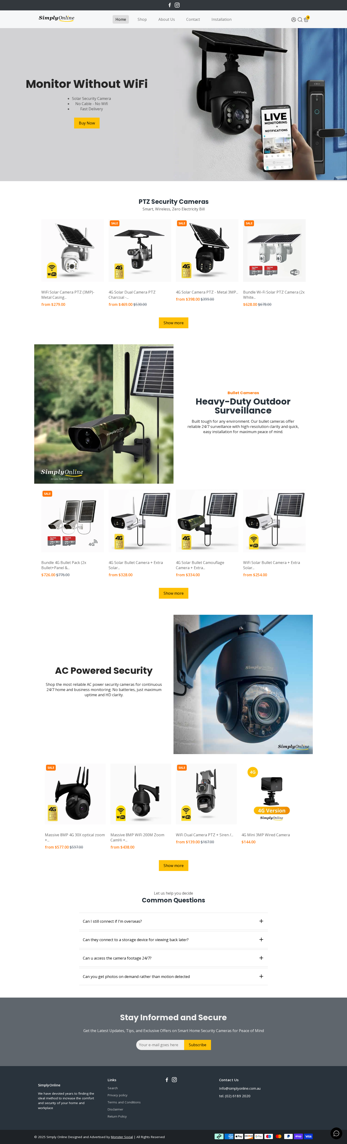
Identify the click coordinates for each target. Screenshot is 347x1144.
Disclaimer (115, 1109)
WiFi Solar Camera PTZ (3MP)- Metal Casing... (67, 295)
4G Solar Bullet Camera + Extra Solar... (136, 565)
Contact (193, 19)
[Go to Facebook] (169, 5)
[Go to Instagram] (177, 5)
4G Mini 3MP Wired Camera (265, 834)
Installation (222, 19)
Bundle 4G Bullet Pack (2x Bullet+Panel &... (63, 565)
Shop (142, 19)
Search (113, 1088)
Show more (174, 322)
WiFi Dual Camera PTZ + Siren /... (204, 834)
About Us (166, 19)
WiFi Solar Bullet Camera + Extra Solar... (271, 565)
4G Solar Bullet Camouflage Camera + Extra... (200, 565)
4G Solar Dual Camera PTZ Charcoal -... (132, 295)
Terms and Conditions (124, 1102)
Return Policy (117, 1116)
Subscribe (197, 1044)
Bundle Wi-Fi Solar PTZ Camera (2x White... (274, 295)
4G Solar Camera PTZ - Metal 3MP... (207, 292)
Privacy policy (117, 1095)
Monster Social (122, 1137)
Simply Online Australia (57, 286)
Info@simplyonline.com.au (240, 1088)
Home (120, 19)
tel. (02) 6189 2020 (234, 1095)
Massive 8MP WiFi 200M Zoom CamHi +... (137, 837)
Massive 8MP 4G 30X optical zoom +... (75, 837)
